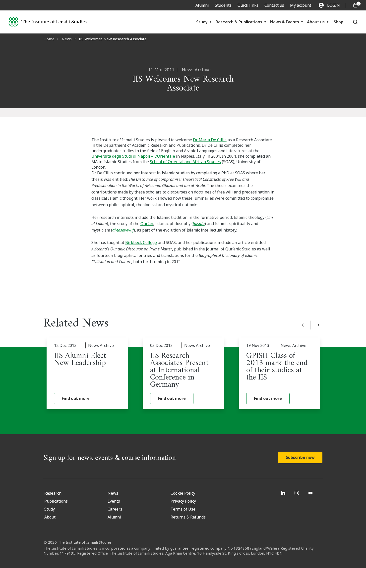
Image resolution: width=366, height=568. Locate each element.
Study (202, 22)
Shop (338, 22)
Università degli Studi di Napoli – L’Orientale (133, 156)
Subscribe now (300, 457)
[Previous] (304, 325)
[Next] (317, 325)
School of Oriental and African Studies (185, 161)
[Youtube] (311, 492)
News (67, 38)
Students (223, 5)
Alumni (202, 5)
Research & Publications (239, 22)
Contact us (274, 5)
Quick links (248, 5)
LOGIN (333, 5)
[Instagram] (297, 492)
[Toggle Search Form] (355, 21)
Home (49, 38)
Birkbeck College (141, 242)
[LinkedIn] (284, 492)
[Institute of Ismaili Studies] (47, 22)
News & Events (284, 22)
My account (300, 5)
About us (316, 22)
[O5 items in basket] (355, 5)
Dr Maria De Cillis (210, 139)
